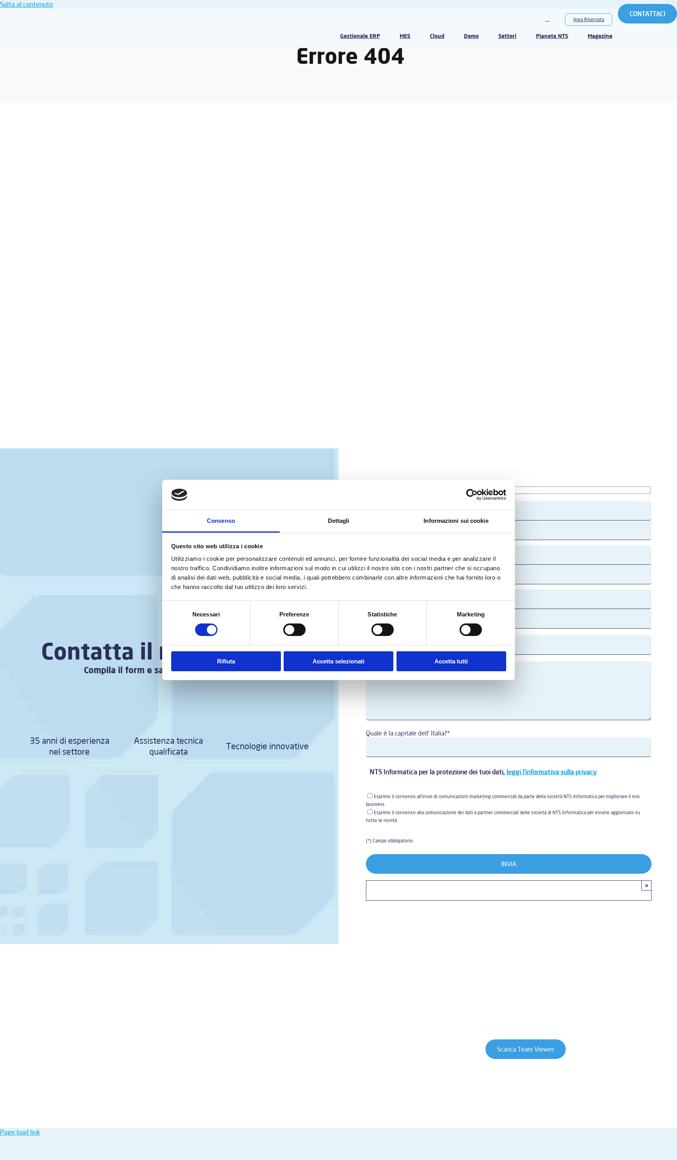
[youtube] (99, 1001)
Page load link (20, 1132)
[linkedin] (117, 1001)
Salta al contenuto (26, 4)
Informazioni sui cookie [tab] (456, 520)
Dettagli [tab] (338, 520)
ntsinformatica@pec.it (262, 1098)
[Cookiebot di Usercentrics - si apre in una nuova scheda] (472, 494)
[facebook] (81, 1001)
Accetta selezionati (338, 661)
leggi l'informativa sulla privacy (552, 772)
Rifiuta (226, 661)
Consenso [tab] (221, 520)
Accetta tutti (451, 661)
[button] (547, 19)
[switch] (294, 629)
